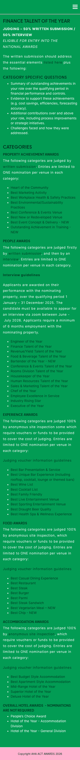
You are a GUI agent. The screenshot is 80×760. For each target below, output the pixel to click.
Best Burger (20, 593)
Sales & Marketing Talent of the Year (39, 386)
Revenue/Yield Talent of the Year (36, 351)
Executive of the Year (27, 406)
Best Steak (19, 588)
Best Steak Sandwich (27, 603)
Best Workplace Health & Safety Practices (43, 197)
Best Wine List (22, 484)
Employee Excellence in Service (35, 396)
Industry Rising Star (26, 401)
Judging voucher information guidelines (37, 460)
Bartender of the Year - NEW (33, 361)
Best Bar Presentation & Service (35, 470)
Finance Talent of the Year (31, 346)
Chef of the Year (23, 391)
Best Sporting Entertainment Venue (39, 504)
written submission (19, 167)
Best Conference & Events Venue (36, 212)
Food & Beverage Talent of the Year (38, 356)
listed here (53, 62)
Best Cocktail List (24, 489)
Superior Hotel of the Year (31, 692)
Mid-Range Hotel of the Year (33, 686)
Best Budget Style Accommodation (38, 677)
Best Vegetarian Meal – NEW (33, 608)
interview (11, 259)
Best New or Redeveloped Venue (36, 217)
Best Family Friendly (26, 494)
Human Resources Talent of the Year (39, 381)
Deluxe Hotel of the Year (30, 696)
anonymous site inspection (31, 634)
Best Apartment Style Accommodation (40, 682)
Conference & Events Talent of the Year (41, 366)
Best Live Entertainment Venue (35, 499)
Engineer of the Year (26, 341)
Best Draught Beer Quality (31, 509)
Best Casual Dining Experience (34, 578)
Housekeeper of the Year (30, 376)
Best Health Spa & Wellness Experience (41, 514)
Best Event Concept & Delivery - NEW (40, 222)
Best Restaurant (23, 583)
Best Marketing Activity (29, 193)
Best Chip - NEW (24, 613)
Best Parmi (19, 598)
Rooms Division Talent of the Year (37, 371)
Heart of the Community (29, 188)
